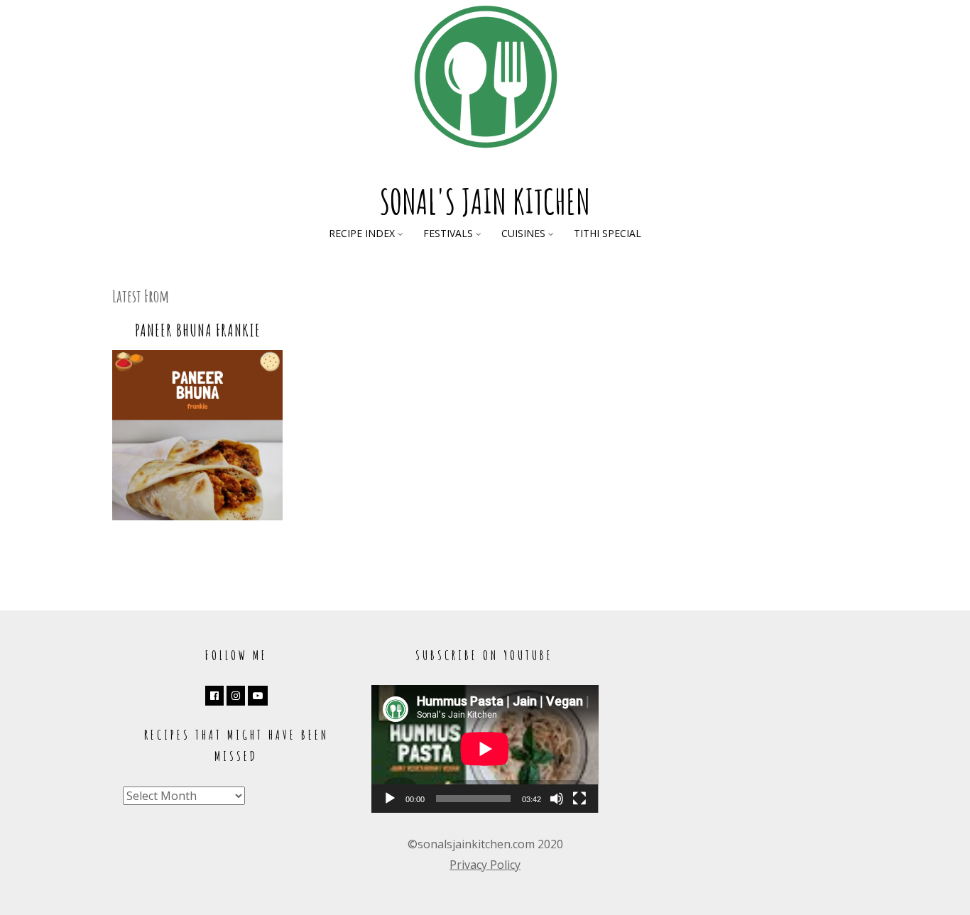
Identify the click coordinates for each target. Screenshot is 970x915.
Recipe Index (362, 233)
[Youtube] (258, 696)
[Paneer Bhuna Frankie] (197, 516)
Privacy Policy (485, 864)
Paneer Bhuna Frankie (198, 330)
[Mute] (557, 798)
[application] (485, 749)
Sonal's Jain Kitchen (485, 201)
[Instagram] (236, 696)
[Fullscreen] (579, 798)
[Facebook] (214, 696)
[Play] (390, 798)
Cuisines (523, 233)
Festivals (448, 233)
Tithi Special (607, 233)
